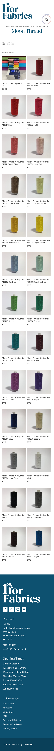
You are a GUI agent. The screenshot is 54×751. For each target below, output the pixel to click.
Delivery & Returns (12, 720)
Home (9, 26)
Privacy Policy (10, 728)
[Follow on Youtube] (24, 609)
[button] (4, 43)
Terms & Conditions (12, 724)
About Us (7, 707)
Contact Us (8, 712)
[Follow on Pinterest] (11, 609)
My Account (8, 703)
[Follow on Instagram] (17, 609)
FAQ (5, 716)
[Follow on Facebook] (5, 609)
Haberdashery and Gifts (23, 26)
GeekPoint (28, 744)
